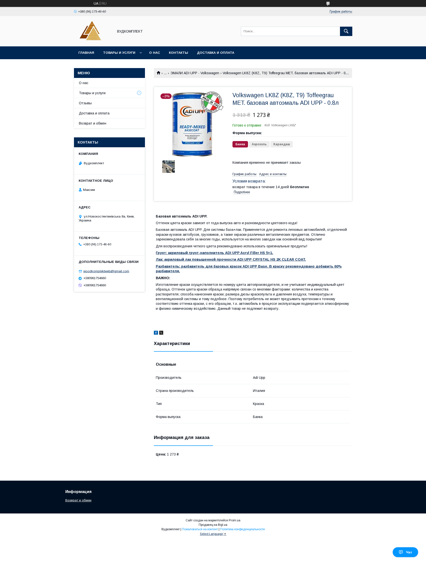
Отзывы (85, 103)
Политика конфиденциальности (242, 529)
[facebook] (156, 333)
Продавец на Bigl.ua (213, 525)
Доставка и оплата (215, 53)
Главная (86, 53)
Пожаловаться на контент (200, 529)
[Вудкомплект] (92, 40)
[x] (161, 333)
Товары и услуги (119, 53)
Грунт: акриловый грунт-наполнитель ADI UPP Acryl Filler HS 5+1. (214, 253)
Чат (409, 552)
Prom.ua (234, 520)
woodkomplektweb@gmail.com (106, 271)
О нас (154, 53)
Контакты (178, 53)
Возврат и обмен (92, 123)
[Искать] (346, 31)
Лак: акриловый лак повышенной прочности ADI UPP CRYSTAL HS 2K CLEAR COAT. (231, 259)
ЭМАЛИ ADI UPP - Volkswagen (194, 73)
